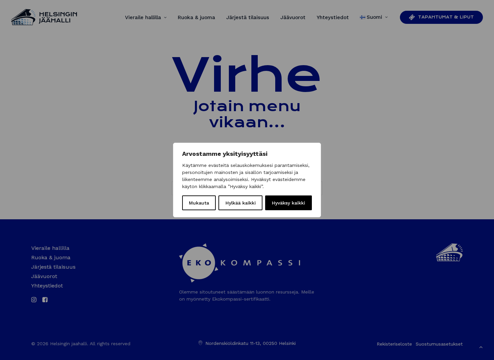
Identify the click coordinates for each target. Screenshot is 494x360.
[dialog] (247, 180)
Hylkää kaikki (240, 203)
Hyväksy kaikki (288, 203)
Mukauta (199, 203)
